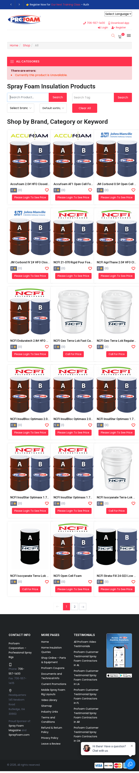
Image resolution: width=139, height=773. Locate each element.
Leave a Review (50, 744)
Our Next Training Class (65, 4)
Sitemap (46, 706)
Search (58, 97)
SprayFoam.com (19, 735)
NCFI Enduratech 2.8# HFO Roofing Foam (37, 340)
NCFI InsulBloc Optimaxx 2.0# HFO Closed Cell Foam (45, 419)
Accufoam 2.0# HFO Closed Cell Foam (36, 184)
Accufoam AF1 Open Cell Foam (74, 184)
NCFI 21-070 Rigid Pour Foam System (78, 262)
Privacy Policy (49, 738)
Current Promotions (53, 684)
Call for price (73, 354)
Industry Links (49, 711)
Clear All (85, 108)
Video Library (49, 700)
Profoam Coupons (52, 668)
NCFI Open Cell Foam (68, 576)
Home (45, 642)
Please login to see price (30, 197)
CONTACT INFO (20, 635)
